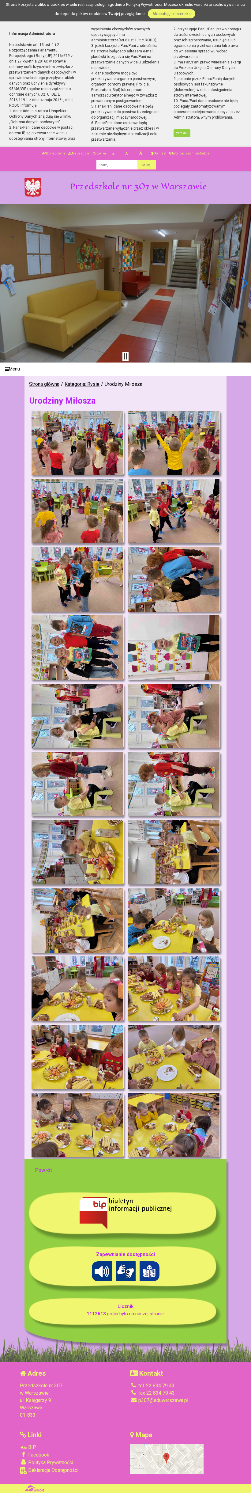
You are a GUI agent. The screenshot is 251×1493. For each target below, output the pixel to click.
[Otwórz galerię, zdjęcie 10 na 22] (173, 716)
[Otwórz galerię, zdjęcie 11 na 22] (77, 784)
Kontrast (160, 153)
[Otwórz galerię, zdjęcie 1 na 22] (77, 443)
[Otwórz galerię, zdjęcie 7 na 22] (77, 647)
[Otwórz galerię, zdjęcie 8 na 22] (173, 647)
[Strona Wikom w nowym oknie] (34, 1488)
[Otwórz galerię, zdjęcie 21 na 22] (77, 1125)
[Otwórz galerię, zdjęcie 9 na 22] (77, 716)
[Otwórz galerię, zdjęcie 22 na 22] (173, 1125)
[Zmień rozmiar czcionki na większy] (126, 153)
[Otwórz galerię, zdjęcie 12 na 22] (173, 784)
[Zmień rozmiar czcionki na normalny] (113, 153)
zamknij (182, 133)
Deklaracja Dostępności (52, 1470)
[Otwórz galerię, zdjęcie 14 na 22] (173, 852)
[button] (7, 283)
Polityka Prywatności (50, 1462)
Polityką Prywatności (144, 4)
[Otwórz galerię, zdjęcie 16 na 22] (173, 920)
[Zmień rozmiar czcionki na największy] (140, 153)
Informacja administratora (190, 153)
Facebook (38, 1455)
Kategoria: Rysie (82, 384)
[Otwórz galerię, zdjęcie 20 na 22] (173, 1057)
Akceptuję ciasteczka (171, 13)
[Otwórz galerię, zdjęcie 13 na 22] (77, 852)
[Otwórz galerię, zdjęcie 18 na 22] (173, 988)
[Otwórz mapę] (167, 1459)
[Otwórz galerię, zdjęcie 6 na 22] (173, 579)
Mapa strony (80, 153)
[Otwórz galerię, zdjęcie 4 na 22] (173, 511)
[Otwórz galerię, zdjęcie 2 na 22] (173, 443)
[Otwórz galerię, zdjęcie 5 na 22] (77, 579)
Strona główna (55, 153)
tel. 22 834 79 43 (155, 1386)
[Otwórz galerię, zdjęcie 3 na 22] (77, 511)
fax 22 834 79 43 (156, 1393)
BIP (31, 1447)
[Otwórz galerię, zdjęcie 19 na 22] (77, 1057)
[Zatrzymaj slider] (125, 356)
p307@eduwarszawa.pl (162, 1400)
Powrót (43, 1170)
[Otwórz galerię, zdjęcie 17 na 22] (77, 988)
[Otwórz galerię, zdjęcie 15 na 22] (77, 920)
